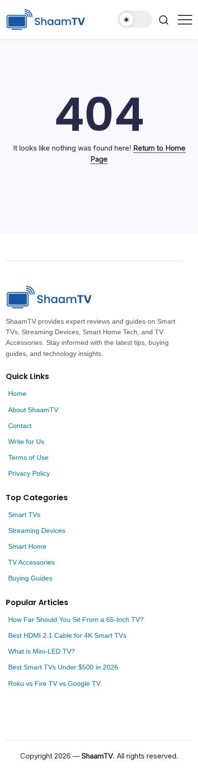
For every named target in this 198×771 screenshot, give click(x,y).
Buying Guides (30, 578)
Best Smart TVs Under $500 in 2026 (63, 667)
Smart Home (27, 546)
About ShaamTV (33, 410)
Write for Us (26, 441)
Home (17, 393)
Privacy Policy (29, 473)
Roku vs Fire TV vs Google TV (54, 683)
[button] (135, 19)
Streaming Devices (36, 530)
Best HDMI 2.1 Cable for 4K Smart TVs (67, 635)
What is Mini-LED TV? (41, 651)
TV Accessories (31, 562)
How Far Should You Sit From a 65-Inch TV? (76, 619)
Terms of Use (28, 457)
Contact (20, 426)
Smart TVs (24, 514)
